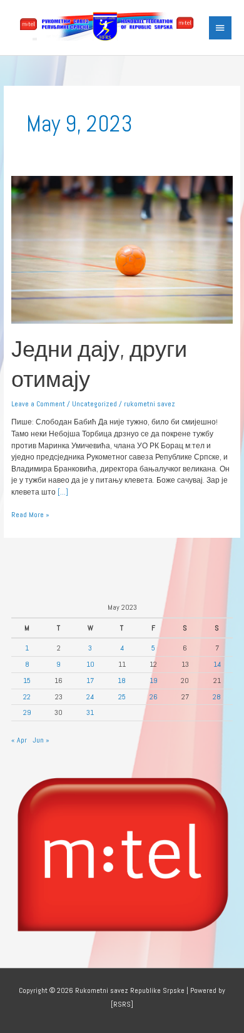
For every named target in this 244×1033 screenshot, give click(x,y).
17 (90, 680)
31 (90, 712)
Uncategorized (94, 403)
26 (154, 696)
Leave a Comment (38, 403)
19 (154, 680)
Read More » (30, 514)
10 (90, 664)
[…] (62, 491)
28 (217, 696)
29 (27, 712)
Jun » (41, 739)
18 (122, 680)
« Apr (19, 739)
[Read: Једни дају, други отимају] (122, 249)
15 (27, 680)
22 (27, 696)
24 (90, 696)
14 (217, 664)
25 (122, 696)
